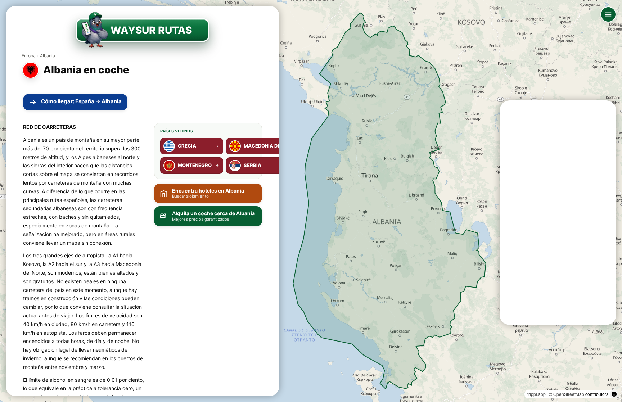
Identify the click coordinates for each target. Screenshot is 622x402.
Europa (29, 55)
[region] (311, 201)
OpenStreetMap (568, 394)
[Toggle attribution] (614, 394)
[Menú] (608, 14)
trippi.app (536, 394)
